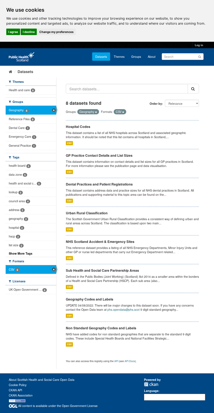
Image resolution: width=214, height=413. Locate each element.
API (116, 361)
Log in (199, 45)
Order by (156, 103)
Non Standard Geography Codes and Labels (101, 328)
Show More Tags (20, 253)
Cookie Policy (18, 385)
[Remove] (96, 112)
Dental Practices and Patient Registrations (99, 184)
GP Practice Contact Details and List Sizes (99, 155)
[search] (193, 88)
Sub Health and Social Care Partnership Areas (102, 270)
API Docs (130, 361)
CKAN (151, 384)
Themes (119, 56)
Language (151, 391)
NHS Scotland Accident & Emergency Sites (100, 241)
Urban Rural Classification (87, 213)
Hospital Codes (78, 126)
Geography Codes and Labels (89, 299)
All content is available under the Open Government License (57, 406)
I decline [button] (29, 32)
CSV (69, 143)
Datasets (101, 56)
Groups (136, 56)
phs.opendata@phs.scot (123, 309)
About (151, 56)
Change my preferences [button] (56, 32)
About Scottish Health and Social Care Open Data (41, 380)
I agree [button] (13, 32)
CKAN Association (21, 395)
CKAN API (15, 390)
